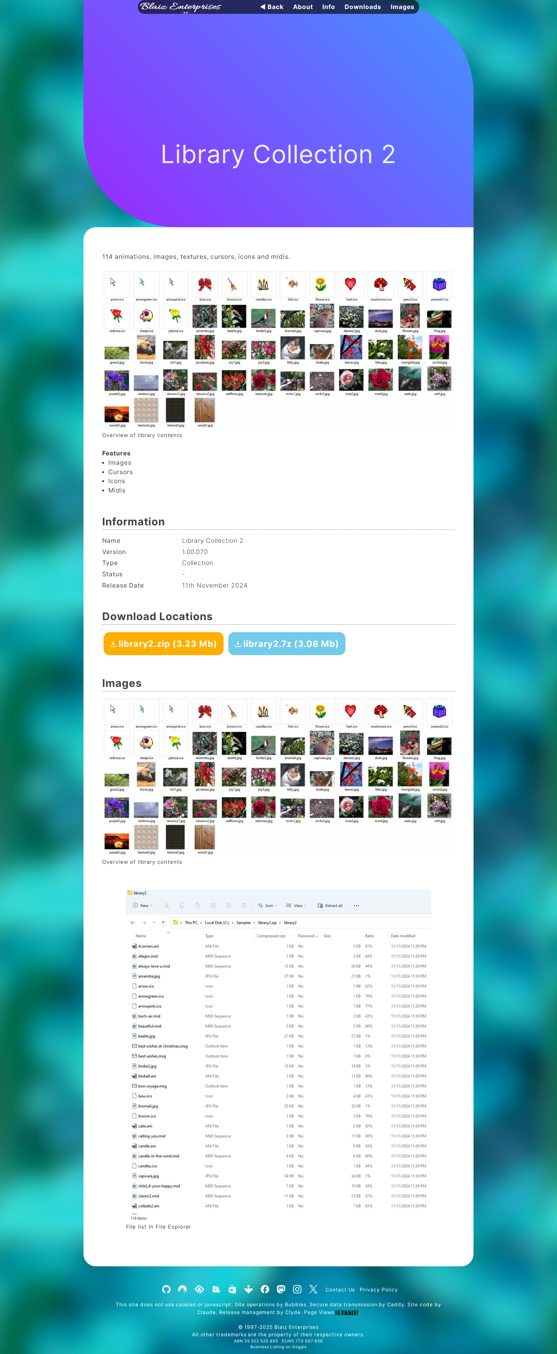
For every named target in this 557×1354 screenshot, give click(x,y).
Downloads (363, 7)
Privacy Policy (379, 1290)
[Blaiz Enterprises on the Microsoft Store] (232, 1290)
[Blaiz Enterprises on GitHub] (166, 1290)
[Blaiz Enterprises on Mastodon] (281, 1290)
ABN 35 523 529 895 (256, 1341)
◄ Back (272, 7)
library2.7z (290, 643)
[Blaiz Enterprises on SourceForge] (199, 1290)
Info (328, 7)
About (303, 7)
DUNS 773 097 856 (302, 1341)
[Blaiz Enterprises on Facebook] (265, 1290)
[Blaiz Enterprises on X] (313, 1290)
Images (403, 7)
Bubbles (296, 1304)
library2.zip (166, 643)
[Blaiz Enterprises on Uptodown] (248, 1290)
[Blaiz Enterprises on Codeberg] (182, 1290)
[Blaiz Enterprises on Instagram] (297, 1290)
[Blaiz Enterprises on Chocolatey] (216, 1290)
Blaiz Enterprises (296, 1327)
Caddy (395, 1304)
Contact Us (340, 1290)
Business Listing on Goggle (278, 1346)
